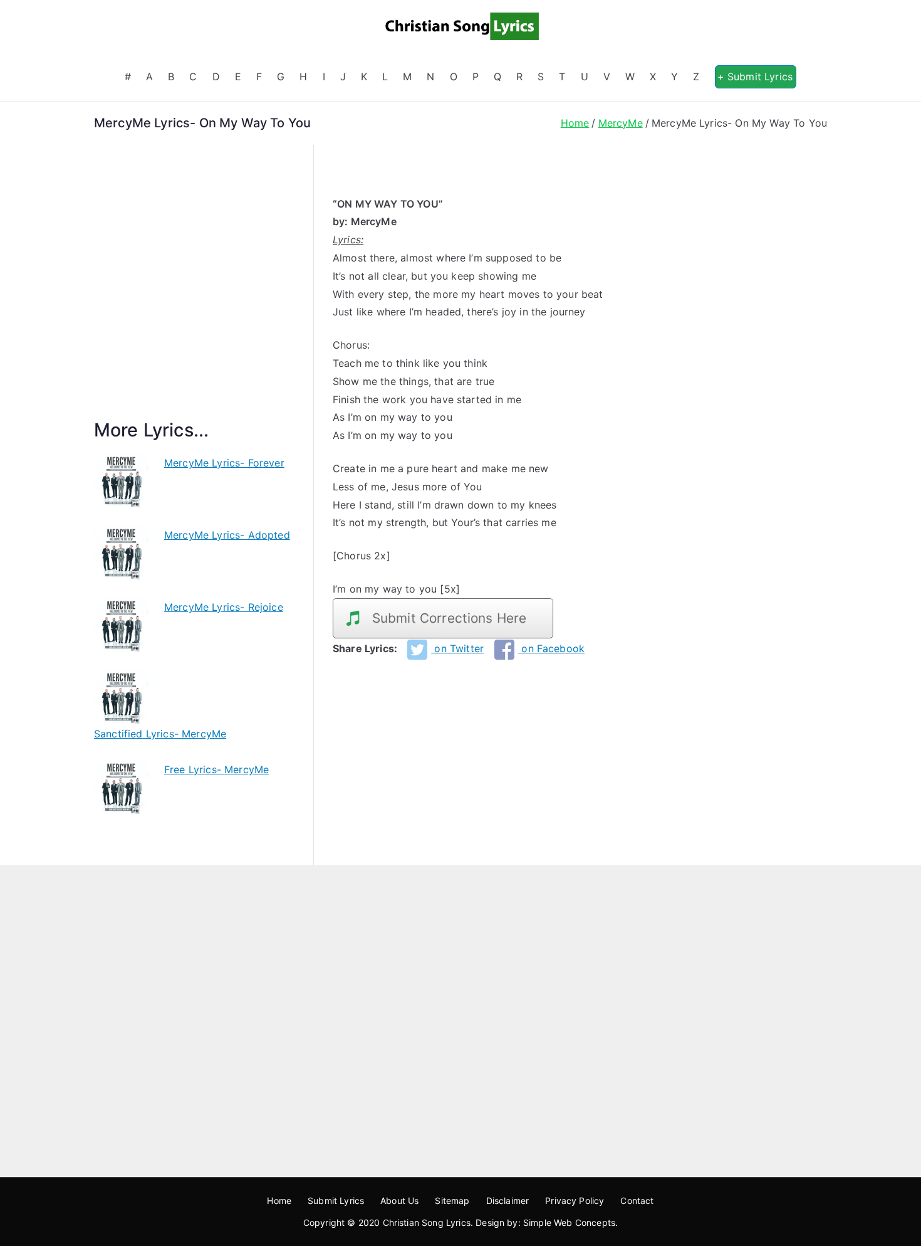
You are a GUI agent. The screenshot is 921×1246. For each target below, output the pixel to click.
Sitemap (452, 1200)
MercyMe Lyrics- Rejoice (223, 607)
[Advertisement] (194, 296)
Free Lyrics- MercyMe (216, 769)
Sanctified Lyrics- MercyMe (160, 733)
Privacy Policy (574, 1200)
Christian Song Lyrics (427, 1222)
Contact (636, 1200)
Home (279, 1200)
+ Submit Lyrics (755, 76)
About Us (399, 1200)
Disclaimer (507, 1200)
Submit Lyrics (336, 1200)
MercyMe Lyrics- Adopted (227, 535)
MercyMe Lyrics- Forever (224, 463)
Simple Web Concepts (569, 1222)
